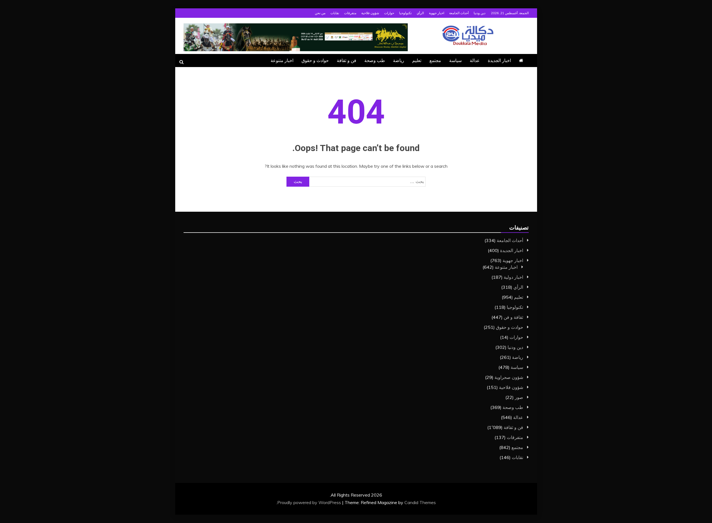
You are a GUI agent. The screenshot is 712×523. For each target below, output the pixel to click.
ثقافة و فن (513, 317)
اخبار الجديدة (499, 60)
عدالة (475, 60)
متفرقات (350, 13)
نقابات (334, 13)
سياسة (455, 60)
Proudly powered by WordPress (309, 502)
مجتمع (435, 60)
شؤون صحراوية (509, 377)
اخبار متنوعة (282, 60)
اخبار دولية (513, 277)
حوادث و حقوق (315, 60)
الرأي (420, 13)
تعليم (416, 60)
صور (519, 397)
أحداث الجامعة (459, 13)
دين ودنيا (479, 13)
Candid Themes (420, 502)
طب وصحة (374, 60)
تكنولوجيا (405, 13)
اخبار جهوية (436, 13)
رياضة (398, 60)
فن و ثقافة (346, 60)
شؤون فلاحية (370, 13)
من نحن (320, 13)
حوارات (389, 13)
